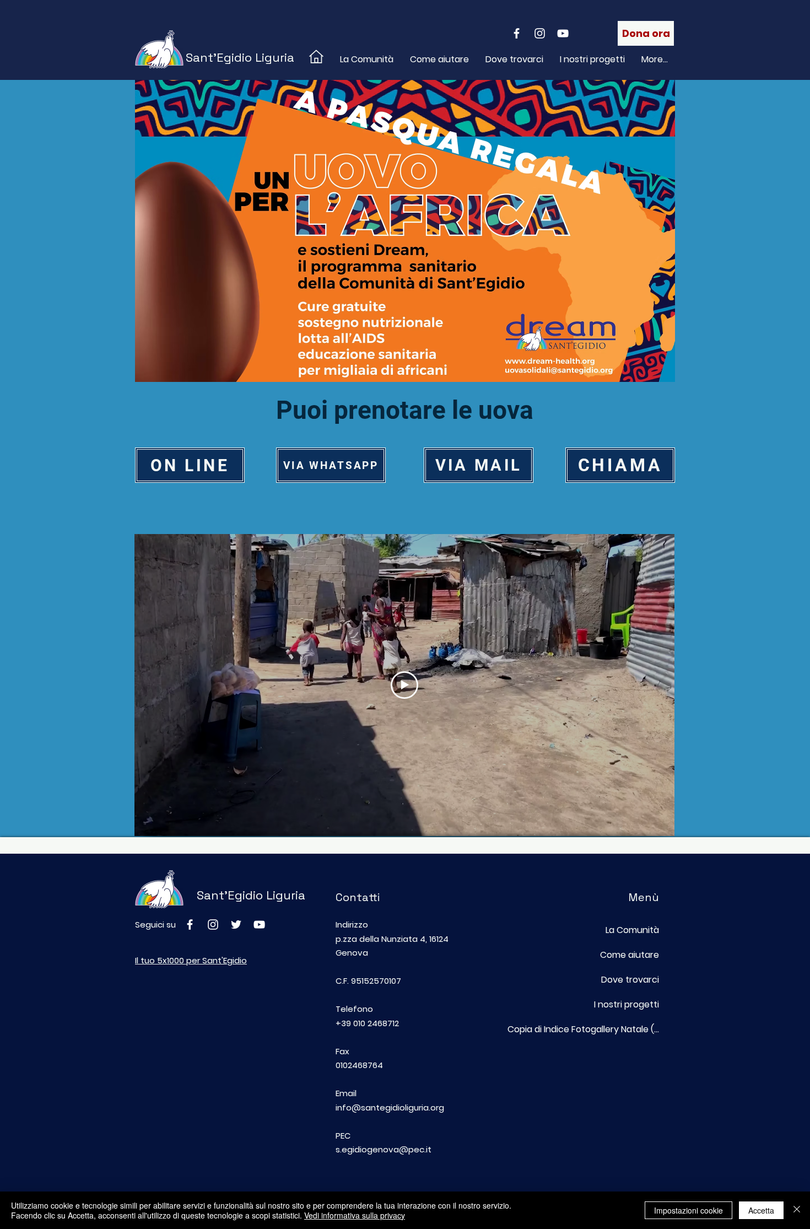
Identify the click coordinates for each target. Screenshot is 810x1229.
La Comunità (632, 930)
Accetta (761, 1210)
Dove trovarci (630, 979)
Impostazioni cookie (688, 1210)
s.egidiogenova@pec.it (383, 1149)
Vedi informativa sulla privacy (354, 1215)
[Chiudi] (796, 1210)
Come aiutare (629, 954)
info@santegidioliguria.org (390, 1107)
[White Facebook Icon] (516, 33)
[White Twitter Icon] (236, 924)
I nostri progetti (626, 1004)
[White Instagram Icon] (540, 33)
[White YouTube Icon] (563, 33)
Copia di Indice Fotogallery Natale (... (605, 1029)
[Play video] (404, 685)
